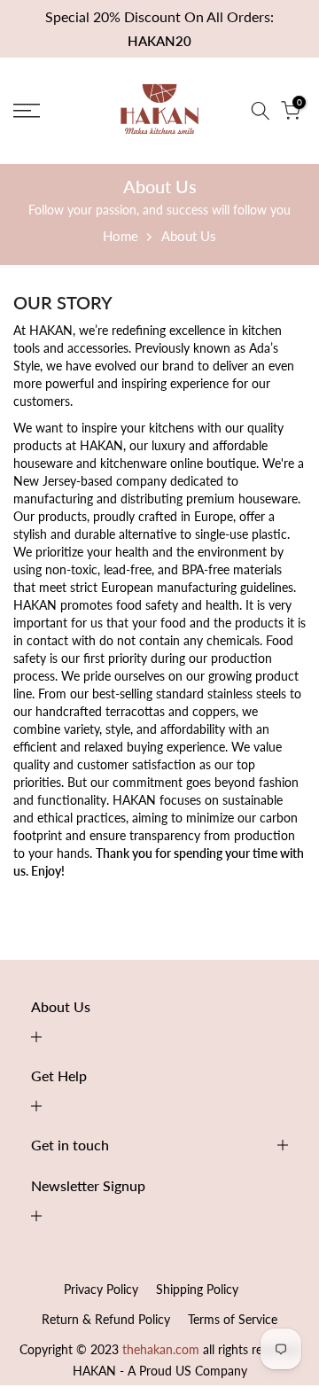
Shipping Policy (197, 1289)
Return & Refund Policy (106, 1319)
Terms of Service (232, 1319)
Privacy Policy (101, 1289)
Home (120, 236)
